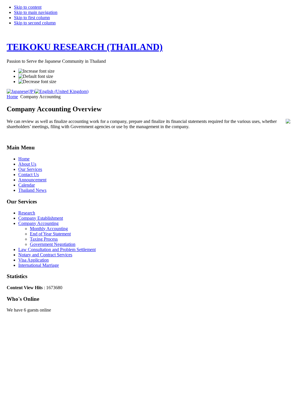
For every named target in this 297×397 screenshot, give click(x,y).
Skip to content (27, 7)
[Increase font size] (36, 71)
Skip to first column (32, 17)
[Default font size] (35, 76)
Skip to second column (35, 22)
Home (12, 96)
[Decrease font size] (37, 81)
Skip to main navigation (35, 12)
